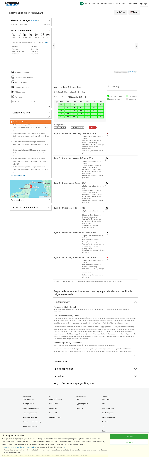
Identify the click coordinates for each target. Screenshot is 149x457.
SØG (92, 127)
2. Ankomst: (58, 97)
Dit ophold (53, 413)
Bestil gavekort (28, 404)
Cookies (105, 422)
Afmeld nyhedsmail (30, 417)
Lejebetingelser (107, 413)
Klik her (46, 43)
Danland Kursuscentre (31, 408)
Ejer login (143, 4)
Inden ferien (53, 404)
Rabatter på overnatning (32, 422)
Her (64, 447)
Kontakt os (106, 399)
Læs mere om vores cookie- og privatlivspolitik (19, 447)
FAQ (103, 404)
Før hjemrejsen (55, 417)
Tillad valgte (129, 442)
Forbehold (79, 408)
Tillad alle (129, 436)
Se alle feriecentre (107, 3)
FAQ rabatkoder (108, 408)
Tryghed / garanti (82, 404)
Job (103, 426)
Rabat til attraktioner (30, 426)
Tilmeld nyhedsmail (30, 413)
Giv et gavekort (121, 3)
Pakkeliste (53, 408)
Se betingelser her (18, 175)
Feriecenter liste (29, 399)
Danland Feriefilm (55, 399)
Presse (104, 431)
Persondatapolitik (108, 417)
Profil (77, 399)
